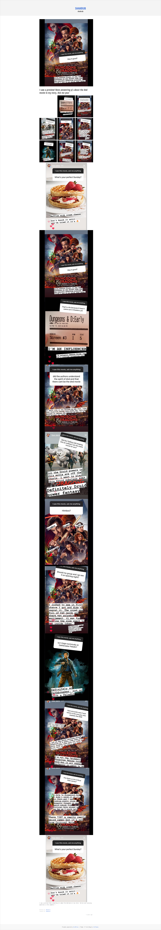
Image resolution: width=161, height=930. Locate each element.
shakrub (80, 8)
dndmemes (48, 911)
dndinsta (48, 909)
